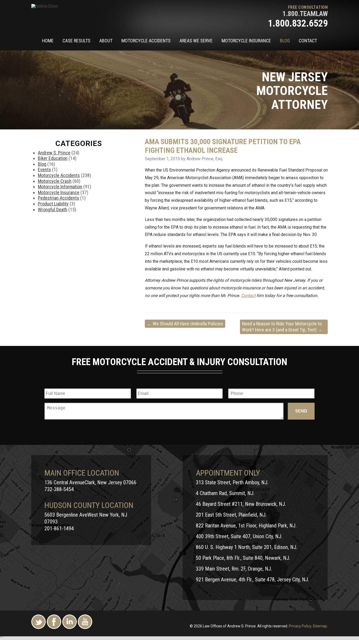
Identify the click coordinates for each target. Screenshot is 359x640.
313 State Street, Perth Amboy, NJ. (232, 482)
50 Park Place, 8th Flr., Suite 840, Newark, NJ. (243, 558)
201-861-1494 (59, 528)
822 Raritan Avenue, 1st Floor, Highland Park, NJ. (246, 525)
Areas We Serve (196, 40)
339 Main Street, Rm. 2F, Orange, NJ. (234, 569)
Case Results (76, 40)
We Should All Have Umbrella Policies (185, 323)
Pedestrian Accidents (58, 198)
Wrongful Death (52, 209)
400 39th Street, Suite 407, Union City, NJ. (239, 536)
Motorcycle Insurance (246, 40)
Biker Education (53, 158)
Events (44, 169)
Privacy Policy (300, 626)
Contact (308, 40)
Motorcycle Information (60, 186)
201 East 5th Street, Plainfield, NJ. (231, 515)
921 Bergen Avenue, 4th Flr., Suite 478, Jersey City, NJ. (252, 579)
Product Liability (53, 203)
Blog (285, 40)
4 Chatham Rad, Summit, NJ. (225, 493)
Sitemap (320, 626)
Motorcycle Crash (54, 181)
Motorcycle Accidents (146, 40)
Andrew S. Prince (54, 152)
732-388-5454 (59, 489)
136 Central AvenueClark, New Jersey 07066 (90, 482)
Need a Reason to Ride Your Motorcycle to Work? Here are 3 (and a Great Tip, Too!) (282, 326)
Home (48, 40)
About (105, 40)
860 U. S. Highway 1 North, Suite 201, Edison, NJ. (246, 547)
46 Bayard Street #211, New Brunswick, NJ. (241, 504)
